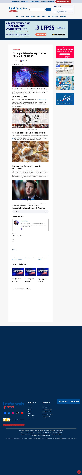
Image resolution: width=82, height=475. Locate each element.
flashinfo (15, 249)
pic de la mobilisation (30, 171)
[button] (79, 472)
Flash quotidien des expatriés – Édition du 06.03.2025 (30, 280)
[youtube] (22, 413)
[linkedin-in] (9, 413)
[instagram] (13, 413)
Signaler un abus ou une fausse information (13, 425)
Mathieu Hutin (25, 60)
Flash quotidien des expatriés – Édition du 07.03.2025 (17, 280)
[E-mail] (21, 229)
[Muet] (68, 12)
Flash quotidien (16, 49)
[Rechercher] (48, 9)
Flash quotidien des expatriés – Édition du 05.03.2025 (42, 280)
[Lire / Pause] (55, 12)
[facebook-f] (5, 413)
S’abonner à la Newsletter (63, 1)
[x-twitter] (17, 413)
